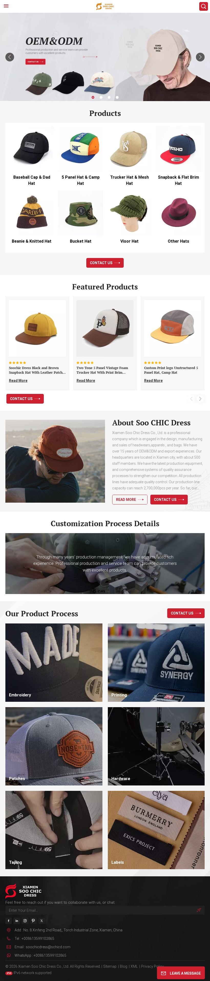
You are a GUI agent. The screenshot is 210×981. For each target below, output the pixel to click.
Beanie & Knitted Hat (31, 241)
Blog (123, 966)
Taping (15, 862)
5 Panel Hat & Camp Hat (81, 180)
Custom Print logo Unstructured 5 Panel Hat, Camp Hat (171, 370)
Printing (119, 695)
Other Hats (178, 241)
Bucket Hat (80, 241)
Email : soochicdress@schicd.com (42, 947)
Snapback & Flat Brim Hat (178, 180)
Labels (117, 862)
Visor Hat (129, 241)
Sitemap (110, 966)
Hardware (120, 778)
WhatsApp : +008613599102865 (40, 955)
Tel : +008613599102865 (34, 938)
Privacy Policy (152, 966)
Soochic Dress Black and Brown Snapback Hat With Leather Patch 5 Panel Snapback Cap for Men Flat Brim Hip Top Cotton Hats (37, 370)
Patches (17, 778)
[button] (93, 97)
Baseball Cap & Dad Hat (31, 180)
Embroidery (20, 695)
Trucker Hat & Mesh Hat (129, 180)
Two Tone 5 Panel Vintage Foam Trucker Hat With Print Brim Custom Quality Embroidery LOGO (104, 370)
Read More (18, 381)
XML (134, 966)
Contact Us (101, 263)
